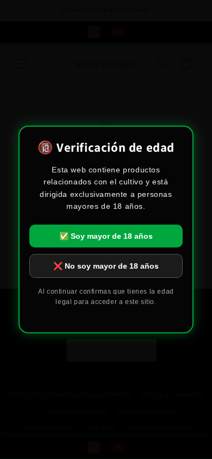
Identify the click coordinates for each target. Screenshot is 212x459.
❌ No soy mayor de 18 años (106, 266)
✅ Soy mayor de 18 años (106, 236)
